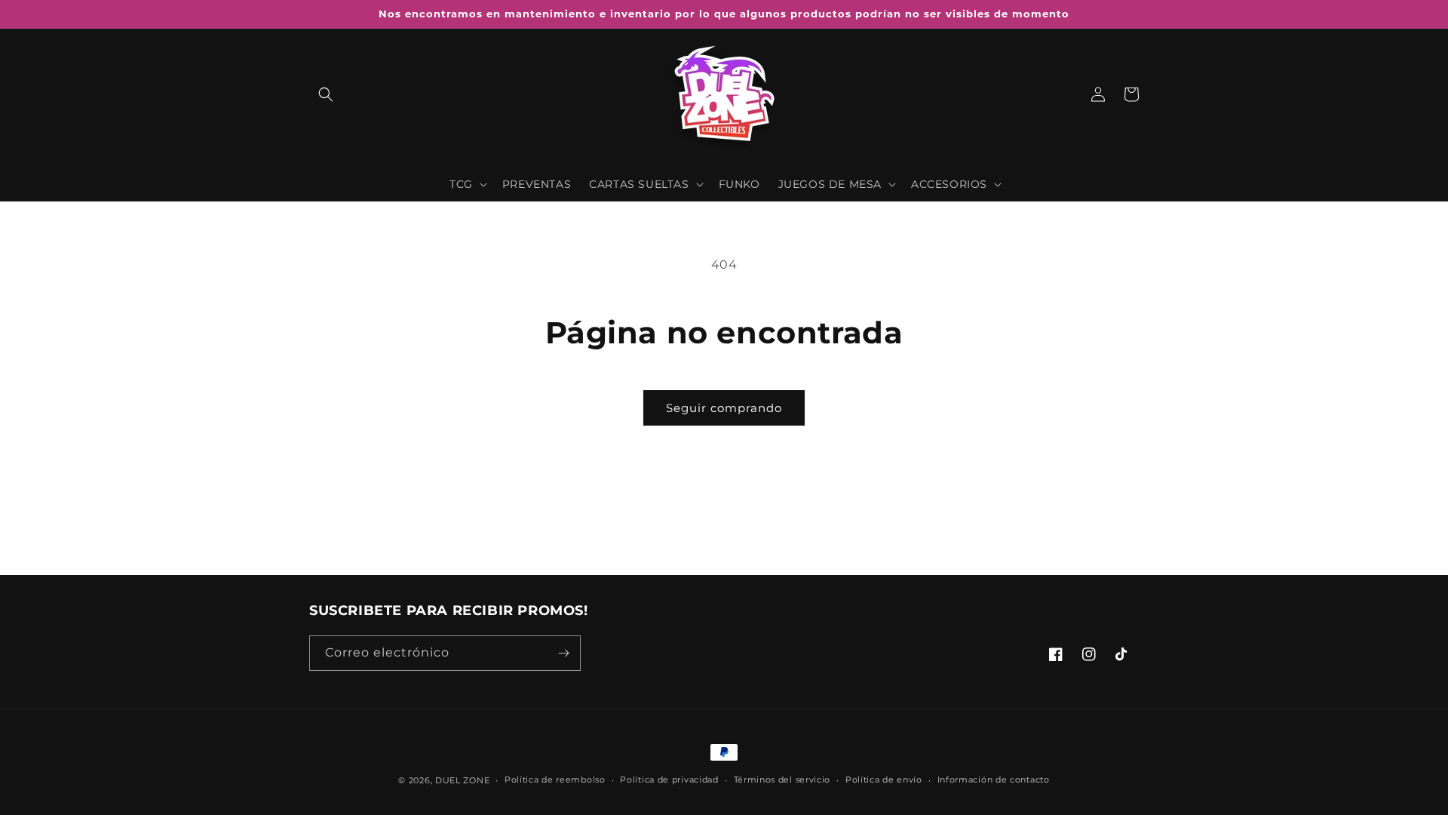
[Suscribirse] (563, 653)
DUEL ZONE (462, 780)
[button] (325, 94)
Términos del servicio (782, 779)
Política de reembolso (555, 779)
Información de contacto (993, 779)
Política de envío (883, 779)
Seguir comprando (724, 408)
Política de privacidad (669, 779)
